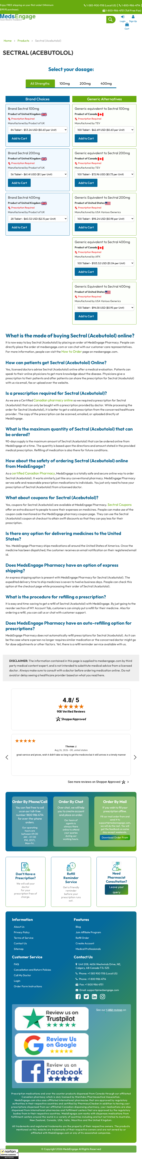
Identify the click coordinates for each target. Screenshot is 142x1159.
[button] (9, 1154)
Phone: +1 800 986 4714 (92, 979)
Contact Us (20, 943)
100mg (65, 83)
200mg (85, 83)
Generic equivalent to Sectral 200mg (102, 153)
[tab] (40, 84)
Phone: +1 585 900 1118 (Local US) (97, 973)
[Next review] (135, 757)
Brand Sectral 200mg (24, 153)
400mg (106, 83)
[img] (71, 706)
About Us (19, 926)
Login (17, 980)
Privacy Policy (22, 932)
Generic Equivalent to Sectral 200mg (102, 197)
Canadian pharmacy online (53, 400)
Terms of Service (23, 937)
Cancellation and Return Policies (32, 969)
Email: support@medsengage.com (99, 990)
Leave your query (116, 889)
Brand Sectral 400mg (24, 197)
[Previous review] (7, 757)
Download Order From (115, 837)
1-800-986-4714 (130, 5)
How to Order (71, 351)
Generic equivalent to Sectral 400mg (102, 242)
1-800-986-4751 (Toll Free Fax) (123, 10)
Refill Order (82, 937)
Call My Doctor (22, 975)
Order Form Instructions (28, 986)
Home (8, 40)
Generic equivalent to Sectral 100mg (102, 108)
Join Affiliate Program (88, 932)
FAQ (16, 964)
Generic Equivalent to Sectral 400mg (102, 286)
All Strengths (40, 83)
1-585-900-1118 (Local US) (101, 5)
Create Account (85, 943)
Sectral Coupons (120, 504)
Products (24, 40)
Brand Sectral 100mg (23, 108)
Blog (78, 926)
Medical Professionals (88, 949)
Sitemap (18, 949)
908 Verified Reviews (71, 711)
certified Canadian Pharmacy (33, 473)
